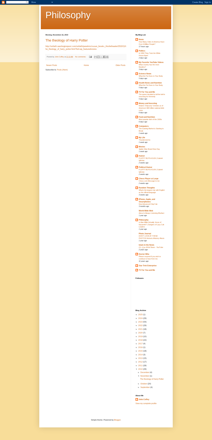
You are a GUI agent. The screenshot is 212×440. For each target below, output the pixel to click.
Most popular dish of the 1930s (150, 119)
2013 (140, 358)
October (144, 384)
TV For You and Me (147, 92)
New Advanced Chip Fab (148, 204)
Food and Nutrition (147, 117)
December (145, 372)
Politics (142, 51)
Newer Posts (51, 65)
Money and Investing (148, 103)
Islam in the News (146, 245)
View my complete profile (146, 403)
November (145, 376)
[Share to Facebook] (104, 56)
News (141, 39)
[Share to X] (101, 56)
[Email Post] (90, 57)
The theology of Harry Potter (66, 40)
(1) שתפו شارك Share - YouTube (151, 247)
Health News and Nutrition (150, 83)
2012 (140, 362)
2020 (140, 333)
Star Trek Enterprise (148, 266)
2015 (140, 351)
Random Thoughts (147, 188)
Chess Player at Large (148, 178)
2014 (140, 355)
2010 (140, 369)
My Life (142, 137)
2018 (140, 340)
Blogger (117, 420)
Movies (142, 147)
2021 (140, 329)
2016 (140, 347)
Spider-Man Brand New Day (149, 149)
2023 (140, 322)
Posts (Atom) (62, 70)
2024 (140, 318)
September (145, 387)
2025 (140, 314)
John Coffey (144, 399)
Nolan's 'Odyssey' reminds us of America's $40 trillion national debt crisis (151, 108)
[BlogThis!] (98, 56)
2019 (140, 336)
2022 (140, 325)
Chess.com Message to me (149, 181)
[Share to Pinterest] (107, 56)
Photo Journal (145, 234)
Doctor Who (144, 254)
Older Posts (120, 65)
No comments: (81, 57)
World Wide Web (146, 211)
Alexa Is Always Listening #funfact (151, 213)
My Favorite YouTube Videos (151, 62)
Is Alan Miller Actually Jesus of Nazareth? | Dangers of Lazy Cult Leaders (151, 224)
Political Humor (145, 167)
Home (86, 65)
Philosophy (68, 15)
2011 (140, 365)
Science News (145, 74)
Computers (144, 126)
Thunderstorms (144, 140)
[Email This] (95, 56)
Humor (142, 156)
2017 (140, 344)
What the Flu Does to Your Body (151, 76)
